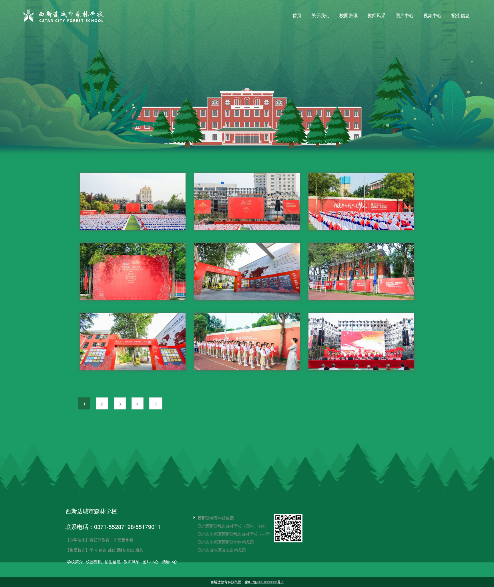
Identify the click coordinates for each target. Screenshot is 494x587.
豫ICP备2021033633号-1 (264, 581)
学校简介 (75, 561)
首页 (297, 15)
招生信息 (460, 15)
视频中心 (432, 15)
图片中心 (404, 15)
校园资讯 (348, 15)
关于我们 (320, 15)
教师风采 (376, 15)
